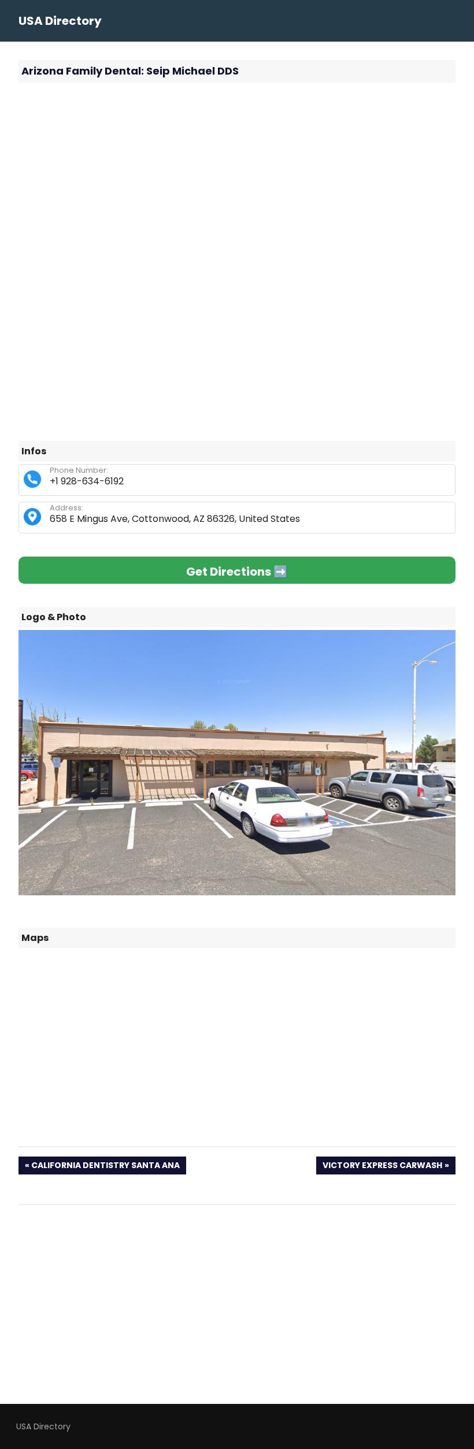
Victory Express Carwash (382, 1166)
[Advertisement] (237, 175)
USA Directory (60, 21)
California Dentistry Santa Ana (105, 1166)
